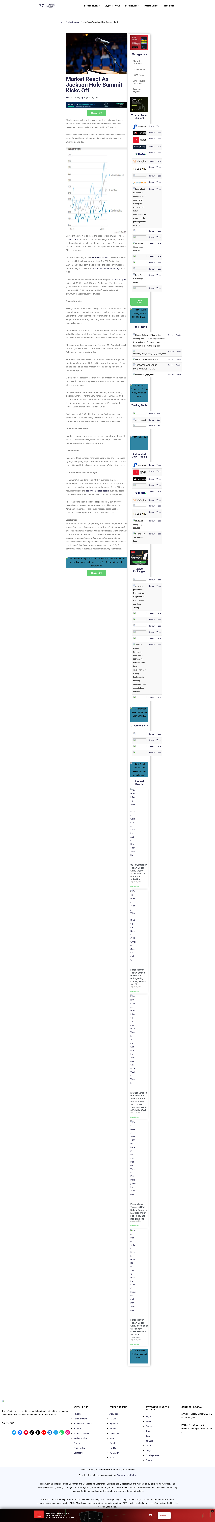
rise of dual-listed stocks (97, 491)
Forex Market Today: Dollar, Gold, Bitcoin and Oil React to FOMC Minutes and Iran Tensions (139, 1329)
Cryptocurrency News (139, 82)
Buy (158, 414)
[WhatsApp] (61, 1432)
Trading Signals (136, 90)
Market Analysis (81, 1438)
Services (78, 1428)
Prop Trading (79, 1448)
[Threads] (37, 1432)
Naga (111, 1438)
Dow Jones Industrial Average (106, 268)
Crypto (77, 1443)
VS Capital (114, 1453)
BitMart (148, 1421)
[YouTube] (43, 1432)
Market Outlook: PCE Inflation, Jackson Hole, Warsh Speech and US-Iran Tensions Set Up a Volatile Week (139, 1101)
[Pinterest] (26, 1432)
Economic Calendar (83, 1423)
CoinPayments (152, 1455)
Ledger (148, 1450)
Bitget (148, 1416)
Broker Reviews (92, 5)
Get (158, 420)
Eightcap (113, 1423)
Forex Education (81, 1433)
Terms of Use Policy (126, 1475)
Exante (112, 1443)
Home (62, 22)
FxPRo (112, 1448)
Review (151, 126)
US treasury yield (118, 279)
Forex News (139, 69)
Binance (149, 1441)
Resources (168, 5)
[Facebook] (20, 1432)
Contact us (79, 1453)
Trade (159, 126)
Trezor (148, 1446)
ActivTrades (115, 1414)
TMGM (112, 1419)
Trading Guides (151, 5)
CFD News (139, 75)
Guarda (148, 1460)
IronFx (112, 1457)
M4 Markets (115, 1428)
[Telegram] (55, 1432)
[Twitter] (14, 1432)
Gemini (148, 1426)
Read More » (134, 886)
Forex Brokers (80, 1419)
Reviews (77, 1414)
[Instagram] (67, 1432)
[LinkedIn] (49, 1432)
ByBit (147, 1436)
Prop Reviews (132, 5)
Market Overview (72, 22)
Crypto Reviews (112, 5)
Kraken (148, 1431)
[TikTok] (31, 1432)
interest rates (72, 239)
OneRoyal (114, 1433)
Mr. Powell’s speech (101, 257)
